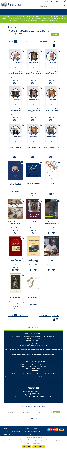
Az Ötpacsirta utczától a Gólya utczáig (15, 222)
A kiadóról (51, 12)
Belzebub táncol (33, 222)
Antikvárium (29, 12)
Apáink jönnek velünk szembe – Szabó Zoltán (15, 72)
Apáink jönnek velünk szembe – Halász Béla (15, 109)
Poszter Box (44, 12)
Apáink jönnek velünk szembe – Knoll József (51, 109)
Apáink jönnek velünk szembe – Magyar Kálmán (33, 146)
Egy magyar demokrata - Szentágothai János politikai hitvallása (33, 260)
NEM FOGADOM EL (39, 446)
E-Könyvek (15, 12)
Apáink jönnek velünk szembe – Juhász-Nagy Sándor (33, 110)
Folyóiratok (22, 12)
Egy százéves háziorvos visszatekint (51, 259)
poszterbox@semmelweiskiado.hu (35, 395)
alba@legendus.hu (35, 368)
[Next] (26, 41)
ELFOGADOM (26, 446)
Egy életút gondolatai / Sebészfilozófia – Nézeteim (15, 260)
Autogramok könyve (33, 183)
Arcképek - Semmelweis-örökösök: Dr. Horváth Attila (15, 184)
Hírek (39, 12)
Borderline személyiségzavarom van (51, 222)
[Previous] (9, 41)
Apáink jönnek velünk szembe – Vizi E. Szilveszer (33, 72)
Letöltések (57, 12)
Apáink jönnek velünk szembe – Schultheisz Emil (51, 146)
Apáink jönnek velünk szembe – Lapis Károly (15, 146)
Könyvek (13, 27)
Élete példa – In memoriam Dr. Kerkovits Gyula (15, 296)
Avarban (51, 183)
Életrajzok (16, 34)
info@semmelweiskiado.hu (35, 340)
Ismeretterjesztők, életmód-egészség (30, 31)
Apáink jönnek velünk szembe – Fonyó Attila (51, 72)
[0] (64, 2)
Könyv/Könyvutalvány (6, 12)
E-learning (63, 12)
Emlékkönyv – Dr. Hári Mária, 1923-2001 (33, 296)
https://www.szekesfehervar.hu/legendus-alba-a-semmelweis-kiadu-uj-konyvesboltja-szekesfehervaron (33, 377)
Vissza (55, 34)
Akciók (35, 12)
